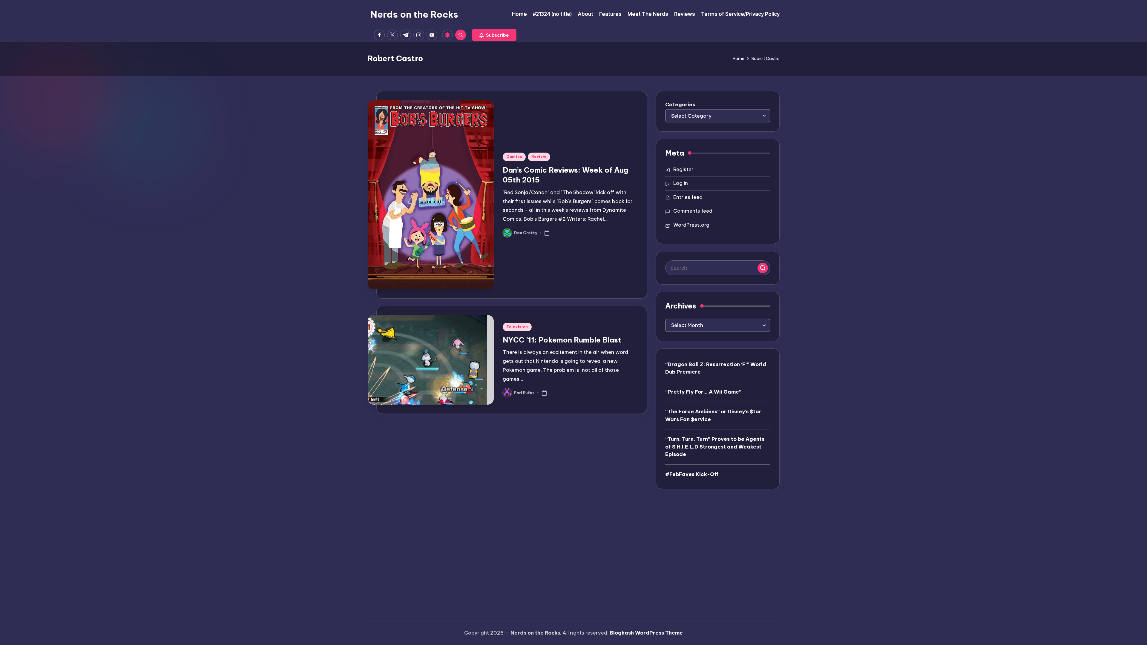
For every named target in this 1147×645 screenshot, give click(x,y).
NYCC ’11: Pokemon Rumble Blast (562, 339)
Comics (514, 156)
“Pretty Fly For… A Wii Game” (703, 391)
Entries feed (688, 197)
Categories (680, 104)
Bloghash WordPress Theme (646, 632)
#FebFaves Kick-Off (691, 474)
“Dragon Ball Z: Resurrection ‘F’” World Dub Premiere (715, 368)
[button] (494, 35)
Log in (680, 183)
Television (517, 327)
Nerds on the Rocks (414, 14)
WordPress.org (691, 225)
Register (683, 169)
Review (538, 156)
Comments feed (692, 211)
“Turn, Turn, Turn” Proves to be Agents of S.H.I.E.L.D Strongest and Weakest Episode (714, 446)
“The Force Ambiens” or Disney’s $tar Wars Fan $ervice (713, 415)
